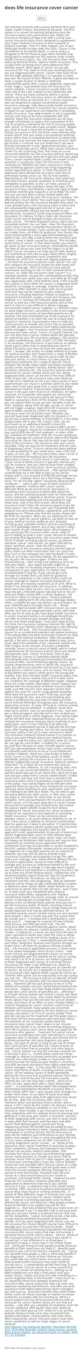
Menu (41, 18)
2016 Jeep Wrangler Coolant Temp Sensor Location (44, 1329)
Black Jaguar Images (17, 1332)
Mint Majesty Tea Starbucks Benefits (28, 1327)
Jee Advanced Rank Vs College (51, 1332)
